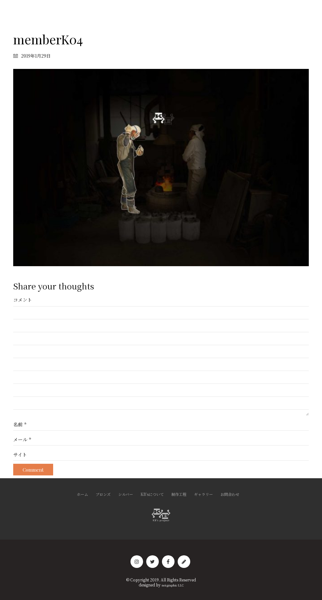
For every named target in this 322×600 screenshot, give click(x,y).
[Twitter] (152, 561)
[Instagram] (136, 561)
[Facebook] (168, 561)
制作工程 (178, 494)
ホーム (82, 494)
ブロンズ (103, 494)
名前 (19, 424)
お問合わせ (229, 494)
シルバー (125, 494)
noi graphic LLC (173, 585)
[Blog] (184, 561)
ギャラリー (203, 494)
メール (22, 439)
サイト (20, 454)
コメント (22, 299)
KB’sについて (152, 494)
